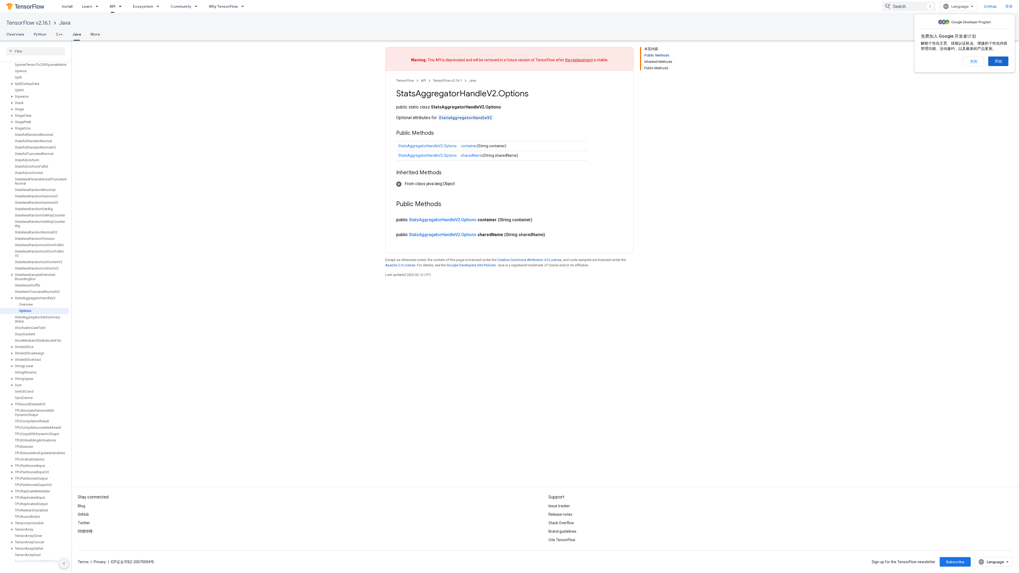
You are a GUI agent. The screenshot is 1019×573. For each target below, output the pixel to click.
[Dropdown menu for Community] (197, 6)
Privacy (100, 562)
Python (40, 34)
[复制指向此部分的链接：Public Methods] (439, 133)
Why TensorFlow (223, 6)
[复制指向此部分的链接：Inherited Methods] (447, 173)
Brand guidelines (562, 531)
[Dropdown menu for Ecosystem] (159, 6)
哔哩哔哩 (85, 531)
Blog (81, 506)
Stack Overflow (561, 523)
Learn (87, 6)
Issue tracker (559, 506)
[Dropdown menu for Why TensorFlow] (244, 6)
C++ (59, 34)
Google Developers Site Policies (471, 265)
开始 (998, 61)
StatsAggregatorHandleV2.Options (427, 146)
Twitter (84, 523)
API (112, 6)
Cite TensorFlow (562, 540)
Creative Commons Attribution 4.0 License (529, 260)
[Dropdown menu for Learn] (98, 6)
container (469, 146)
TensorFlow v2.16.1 (28, 23)
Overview (15, 34)
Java (64, 23)
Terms (83, 562)
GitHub (990, 6)
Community (181, 6)
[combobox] (908, 6)
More (95, 34)
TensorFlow (405, 81)
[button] (34, 84)
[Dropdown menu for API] (121, 6)
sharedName (472, 155)
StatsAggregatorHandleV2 (465, 117)
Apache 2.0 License (400, 265)
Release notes (560, 514)
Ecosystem (143, 6)
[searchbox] (35, 51)
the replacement (579, 60)
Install (67, 6)
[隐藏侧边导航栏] (64, 563)
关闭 (973, 61)
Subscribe (955, 561)
